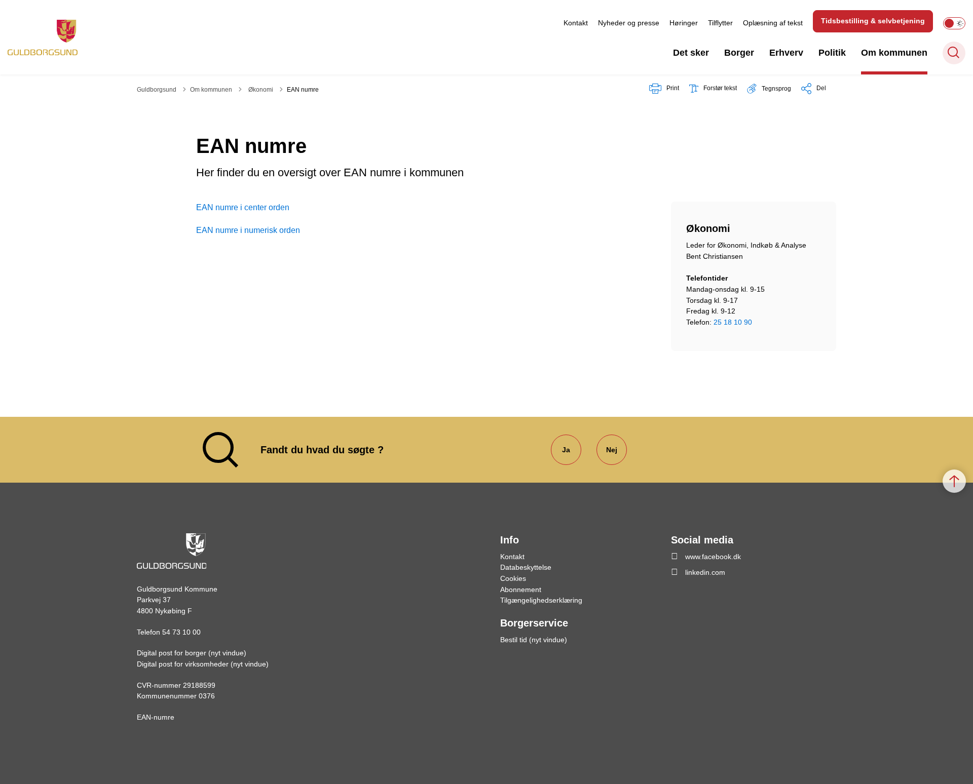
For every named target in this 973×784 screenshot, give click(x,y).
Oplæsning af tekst (773, 23)
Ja (566, 450)
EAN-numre (155, 717)
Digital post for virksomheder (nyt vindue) (203, 664)
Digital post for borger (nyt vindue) (191, 653)
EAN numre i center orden (242, 207)
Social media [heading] (702, 539)
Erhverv (786, 53)
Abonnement (520, 589)
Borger (739, 53)
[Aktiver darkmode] (954, 23)
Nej (611, 450)
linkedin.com (705, 572)
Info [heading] (509, 539)
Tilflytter (720, 23)
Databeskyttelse (525, 567)
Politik (832, 53)
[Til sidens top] (954, 481)
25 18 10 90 (733, 322)
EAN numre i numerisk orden (248, 230)
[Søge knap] (954, 53)
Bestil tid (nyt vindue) (533, 640)
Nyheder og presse (628, 23)
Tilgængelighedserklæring (541, 600)
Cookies (513, 578)
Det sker (691, 53)
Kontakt (576, 23)
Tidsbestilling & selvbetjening (873, 21)
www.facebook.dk (713, 557)
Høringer (683, 23)
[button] (769, 88)
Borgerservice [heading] (534, 623)
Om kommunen (894, 53)
